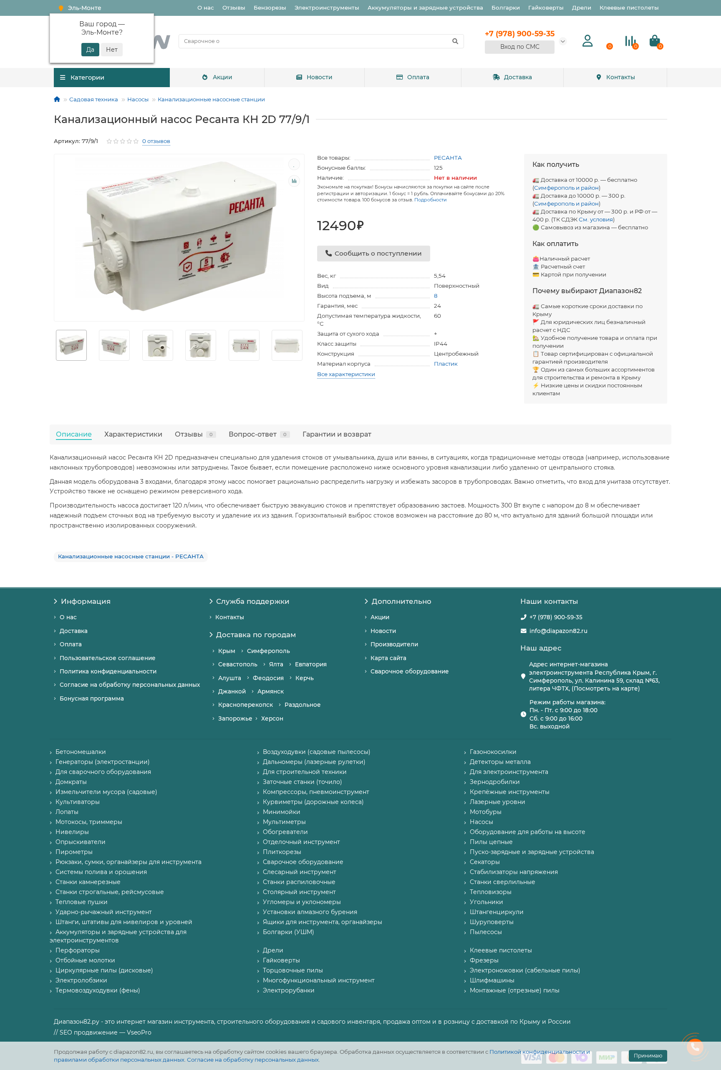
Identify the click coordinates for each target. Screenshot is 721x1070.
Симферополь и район (566, 187)
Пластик (446, 363)
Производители (394, 644)
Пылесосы (486, 932)
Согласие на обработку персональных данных (253, 1059)
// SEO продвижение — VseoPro (102, 1032)
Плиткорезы (282, 852)
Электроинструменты (327, 7)
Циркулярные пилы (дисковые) (104, 970)
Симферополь (268, 651)
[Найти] (455, 41)
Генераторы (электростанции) (102, 762)
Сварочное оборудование (410, 671)
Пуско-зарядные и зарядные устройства (532, 852)
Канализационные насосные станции (211, 99)
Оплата (418, 77)
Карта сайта (388, 658)
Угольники (486, 902)
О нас (205, 7)
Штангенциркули (497, 912)
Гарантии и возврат (337, 434)
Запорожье (235, 718)
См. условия (596, 219)
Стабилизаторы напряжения (514, 872)
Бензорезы (270, 7)
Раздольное (303, 704)
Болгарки (506, 7)
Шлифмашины (492, 980)
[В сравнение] (294, 181)
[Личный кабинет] (587, 41)
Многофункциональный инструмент (319, 980)
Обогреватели (285, 832)
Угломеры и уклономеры (302, 902)
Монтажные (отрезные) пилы (515, 990)
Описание (74, 434)
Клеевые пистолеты (629, 7)
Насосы (138, 99)
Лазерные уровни (497, 802)
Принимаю (648, 1055)
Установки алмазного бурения (310, 912)
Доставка (518, 77)
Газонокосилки (493, 752)
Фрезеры (484, 960)
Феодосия (268, 678)
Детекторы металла (500, 762)
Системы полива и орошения (101, 872)
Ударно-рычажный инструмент (103, 912)
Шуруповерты (492, 922)
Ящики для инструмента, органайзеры (322, 922)
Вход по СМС (519, 46)
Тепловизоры (491, 892)
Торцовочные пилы (293, 970)
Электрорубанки (289, 990)
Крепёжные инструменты (510, 792)
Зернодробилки (495, 782)
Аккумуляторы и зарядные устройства (425, 7)
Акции (222, 77)
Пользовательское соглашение (108, 658)
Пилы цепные (491, 842)
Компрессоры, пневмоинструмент (316, 792)
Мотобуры (486, 812)
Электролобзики (81, 980)
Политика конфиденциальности (108, 671)
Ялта (276, 664)
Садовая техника (93, 99)
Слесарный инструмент (299, 872)
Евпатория (311, 664)
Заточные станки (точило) (302, 782)
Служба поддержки (253, 601)
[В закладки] (294, 164)
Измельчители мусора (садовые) (106, 792)
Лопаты (66, 812)
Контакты (620, 77)
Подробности (430, 200)
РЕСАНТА (448, 157)
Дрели (581, 7)
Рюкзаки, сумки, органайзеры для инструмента (128, 862)
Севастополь (237, 664)
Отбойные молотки (85, 960)
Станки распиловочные (299, 882)
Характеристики (133, 434)
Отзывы (233, 7)
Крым (226, 651)
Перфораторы (77, 950)
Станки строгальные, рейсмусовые (109, 892)
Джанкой (232, 691)
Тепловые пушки (81, 902)
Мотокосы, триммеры (88, 822)
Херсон (272, 718)
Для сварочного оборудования (103, 772)
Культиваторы (77, 802)
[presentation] (54, 345)
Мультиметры (284, 822)
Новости (320, 77)
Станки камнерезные (88, 882)
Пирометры (74, 852)
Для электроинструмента (509, 772)
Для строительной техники (305, 772)
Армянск (270, 691)
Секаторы (485, 862)
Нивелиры (72, 832)
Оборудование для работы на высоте (527, 832)
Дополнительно (401, 601)
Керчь (304, 678)
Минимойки (281, 812)
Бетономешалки (80, 752)
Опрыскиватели (80, 842)
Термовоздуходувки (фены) (97, 990)
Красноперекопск (245, 704)
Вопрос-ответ (258, 434)
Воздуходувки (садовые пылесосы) (317, 752)
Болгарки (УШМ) (288, 932)
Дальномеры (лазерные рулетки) (314, 762)
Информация (86, 601)
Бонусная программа (92, 698)
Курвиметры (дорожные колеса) (313, 802)
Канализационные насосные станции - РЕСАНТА (131, 556)
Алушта (229, 678)
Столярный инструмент (299, 892)
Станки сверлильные (502, 882)
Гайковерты (546, 7)
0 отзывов (156, 141)
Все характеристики (346, 374)
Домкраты (71, 782)
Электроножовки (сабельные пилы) (525, 970)
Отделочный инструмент (301, 842)
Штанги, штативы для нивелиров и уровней (123, 922)
